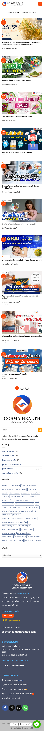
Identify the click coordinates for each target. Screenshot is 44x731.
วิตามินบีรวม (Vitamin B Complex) (28, 508)
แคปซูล (21, 540)
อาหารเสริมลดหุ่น (7, 537)
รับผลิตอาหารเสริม (8, 455)
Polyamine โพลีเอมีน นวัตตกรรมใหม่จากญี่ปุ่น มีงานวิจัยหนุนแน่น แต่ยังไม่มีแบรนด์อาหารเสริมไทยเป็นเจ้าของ (22, 44)
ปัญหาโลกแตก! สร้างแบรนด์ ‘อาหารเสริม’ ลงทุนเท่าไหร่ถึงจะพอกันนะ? (21, 297)
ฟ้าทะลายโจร (34, 500)
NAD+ (24, 489)
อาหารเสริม (16, 515)
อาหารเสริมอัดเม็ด (20, 537)
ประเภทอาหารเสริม (8, 451)
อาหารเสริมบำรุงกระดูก (9, 526)
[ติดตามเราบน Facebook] (5, 708)
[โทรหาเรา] (25, 708)
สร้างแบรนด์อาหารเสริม (9, 511)
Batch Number (15, 486)
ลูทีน (37, 504)
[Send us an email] (19, 708)
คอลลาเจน (25, 496)
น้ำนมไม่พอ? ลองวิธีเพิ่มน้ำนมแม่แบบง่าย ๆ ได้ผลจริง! (19, 224)
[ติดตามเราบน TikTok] (12, 708)
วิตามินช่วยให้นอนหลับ (9, 508)
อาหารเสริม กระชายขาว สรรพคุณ (12, 518)
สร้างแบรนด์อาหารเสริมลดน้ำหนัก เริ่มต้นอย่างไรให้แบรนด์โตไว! (22, 336)
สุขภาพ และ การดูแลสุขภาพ (12, 464)
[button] (40, 4)
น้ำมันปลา (33, 496)
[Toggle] (41, 468)
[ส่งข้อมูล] (40, 430)
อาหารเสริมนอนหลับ (31, 518)
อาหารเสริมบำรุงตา (24, 526)
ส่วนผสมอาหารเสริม (9, 460)
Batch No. (5, 486)
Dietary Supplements (29, 486)
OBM (29, 489)
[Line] (37, 724)
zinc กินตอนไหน (14, 493)
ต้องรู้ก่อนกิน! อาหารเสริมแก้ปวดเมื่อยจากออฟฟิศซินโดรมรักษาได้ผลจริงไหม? (20, 187)
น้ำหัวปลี (4, 500)
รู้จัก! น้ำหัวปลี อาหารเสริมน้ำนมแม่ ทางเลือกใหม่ (17, 117)
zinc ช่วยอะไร (25, 493)
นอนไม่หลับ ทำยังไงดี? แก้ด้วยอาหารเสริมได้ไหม (17, 153)
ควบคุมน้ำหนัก (15, 496)
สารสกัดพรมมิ (6, 515)
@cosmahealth (14, 620)
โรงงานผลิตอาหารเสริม (10, 473)
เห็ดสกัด (4, 540)
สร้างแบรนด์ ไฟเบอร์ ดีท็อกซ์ (27, 511)
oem (34, 489)
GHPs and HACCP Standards (11, 489)
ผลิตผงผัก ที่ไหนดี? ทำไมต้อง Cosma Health (16, 81)
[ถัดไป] (27, 388)
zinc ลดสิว (5, 496)
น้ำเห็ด (11, 500)
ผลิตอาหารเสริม (6, 723)
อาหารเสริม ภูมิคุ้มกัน (8, 533)
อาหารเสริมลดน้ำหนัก (23, 533)
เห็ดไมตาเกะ (12, 540)
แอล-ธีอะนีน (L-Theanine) (33, 540)
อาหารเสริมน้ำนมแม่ (8, 522)
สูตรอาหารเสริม (7, 468)
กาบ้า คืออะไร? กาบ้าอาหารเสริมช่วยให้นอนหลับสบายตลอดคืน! (22, 260)
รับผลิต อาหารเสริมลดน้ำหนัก (25, 504)
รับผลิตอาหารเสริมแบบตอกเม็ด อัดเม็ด (14, 374)
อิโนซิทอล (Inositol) (33, 537)
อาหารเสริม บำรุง (21, 522)
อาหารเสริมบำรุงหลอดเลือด (10, 529)
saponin (4, 493)
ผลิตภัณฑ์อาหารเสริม (22, 500)
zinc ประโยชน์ (35, 493)
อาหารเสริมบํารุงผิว (27, 529)
